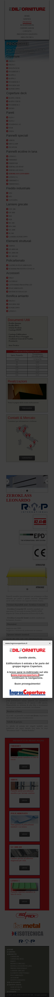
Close (49, 643)
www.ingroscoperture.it (25, 675)
